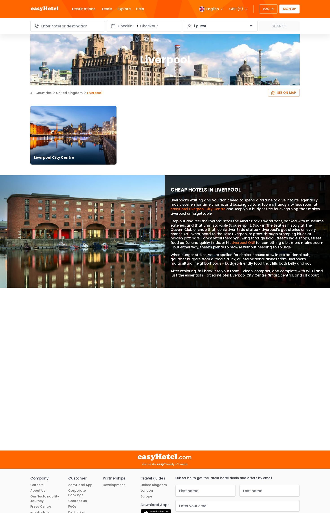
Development (114, 485)
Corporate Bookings (77, 492)
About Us (37, 490)
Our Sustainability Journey (44, 498)
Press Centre (40, 506)
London (147, 490)
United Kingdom (154, 485)
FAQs (72, 506)
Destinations (83, 9)
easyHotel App (80, 485)
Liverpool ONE (243, 242)
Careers (37, 485)
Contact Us (77, 501)
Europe (146, 496)
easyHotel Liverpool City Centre (198, 209)
